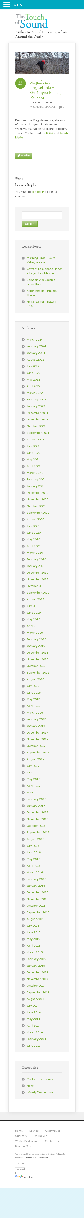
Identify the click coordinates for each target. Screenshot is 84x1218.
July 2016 (33, 846)
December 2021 (37, 413)
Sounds (34, 1130)
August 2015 (35, 919)
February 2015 (36, 959)
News (30, 1086)
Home (19, 1130)
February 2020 (36, 559)
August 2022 (35, 359)
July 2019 (33, 606)
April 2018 (33, 706)
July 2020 (33, 526)
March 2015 (35, 952)
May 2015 (33, 939)
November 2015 (37, 899)
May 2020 (33, 539)
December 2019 (37, 573)
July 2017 (33, 766)
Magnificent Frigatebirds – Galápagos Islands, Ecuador (45, 90)
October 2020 (36, 506)
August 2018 (35, 679)
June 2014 (34, 1012)
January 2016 (36, 886)
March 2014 (35, 1032)
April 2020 (33, 546)
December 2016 (37, 812)
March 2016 (35, 872)
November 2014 (37, 979)
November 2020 (37, 499)
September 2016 (38, 832)
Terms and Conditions (37, 1158)
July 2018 (33, 686)
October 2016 (36, 826)
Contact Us (52, 1141)
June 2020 (34, 533)
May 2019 (33, 619)
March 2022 (35, 393)
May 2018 (33, 699)
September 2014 (38, 992)
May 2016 (33, 859)
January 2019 (36, 646)
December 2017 (37, 732)
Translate (28, 1178)
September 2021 (38, 433)
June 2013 (34, 1045)
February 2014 (36, 1039)
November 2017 (37, 739)
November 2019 (37, 579)
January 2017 (36, 806)
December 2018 (37, 652)
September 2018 (38, 672)
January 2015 (36, 965)
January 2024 (36, 353)
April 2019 (33, 626)
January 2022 (36, 406)
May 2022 (33, 379)
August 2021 (35, 439)
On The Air (40, 1135)
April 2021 (33, 466)
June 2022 (34, 373)
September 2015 (38, 912)
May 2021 (33, 459)
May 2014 (33, 1019)
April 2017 (33, 786)
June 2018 (34, 692)
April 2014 (33, 1025)
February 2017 (36, 799)
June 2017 (34, 772)
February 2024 (36, 346)
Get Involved (53, 1130)
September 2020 (38, 513)
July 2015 (33, 926)
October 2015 (36, 906)
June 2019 (34, 612)
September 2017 (38, 752)
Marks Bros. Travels (40, 1079)
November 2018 (37, 659)
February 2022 (36, 399)
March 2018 (35, 712)
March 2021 (35, 473)
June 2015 (34, 932)
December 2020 (37, 493)
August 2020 (35, 519)
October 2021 (36, 426)
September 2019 (38, 592)
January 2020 (36, 566)
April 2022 (33, 386)
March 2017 (35, 792)
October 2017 (36, 746)
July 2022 (33, 366)
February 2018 (36, 719)
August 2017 (35, 759)
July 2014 (33, 1005)
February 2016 (36, 879)
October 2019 (36, 586)
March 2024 (35, 339)
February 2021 (36, 479)
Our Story (21, 1135)
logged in (38, 192)
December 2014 (37, 972)
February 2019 (36, 639)
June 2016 (34, 852)
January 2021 (36, 486)
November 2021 (37, 419)
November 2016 (37, 819)
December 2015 (37, 892)
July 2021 (33, 446)
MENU (19, 5)
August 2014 (35, 999)
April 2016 (33, 866)
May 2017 (33, 779)
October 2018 (36, 666)
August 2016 (35, 839)
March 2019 (35, 632)
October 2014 (36, 985)
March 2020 (35, 553)
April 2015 (33, 946)
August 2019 (35, 599)
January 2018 (36, 726)
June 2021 (34, 453)
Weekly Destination (43, 107)
